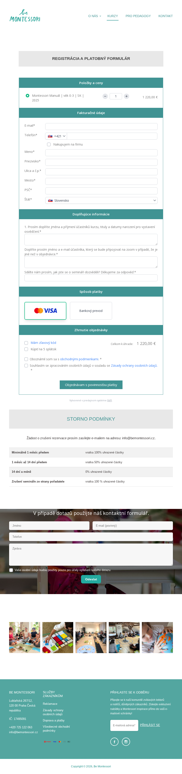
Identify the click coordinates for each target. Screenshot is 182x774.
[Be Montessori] (25, 16)
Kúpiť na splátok (43, 349)
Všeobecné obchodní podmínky (56, 728)
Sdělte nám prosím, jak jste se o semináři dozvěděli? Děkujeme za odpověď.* (80, 272)
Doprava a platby (54, 720)
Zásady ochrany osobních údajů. (134, 365)
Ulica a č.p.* (32, 171)
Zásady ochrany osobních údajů (53, 712)
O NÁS (93, 16)
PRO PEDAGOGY (138, 16)
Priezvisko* (32, 161)
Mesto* (30, 180)
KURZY (112, 16)
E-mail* (29, 125)
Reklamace (50, 703)
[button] (45, 311)
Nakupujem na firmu (67, 144)
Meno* (29, 152)
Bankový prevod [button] (91, 311)
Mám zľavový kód (43, 343)
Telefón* (30, 135)
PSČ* (28, 190)
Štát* (28, 199)
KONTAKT (165, 16)
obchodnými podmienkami (79, 359)
